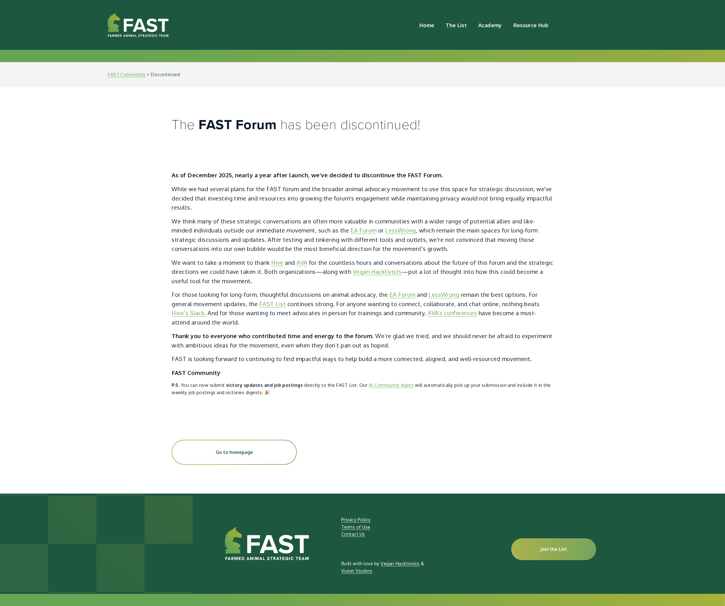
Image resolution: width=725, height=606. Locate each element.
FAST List (272, 304)
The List (456, 25)
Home (426, 25)
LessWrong (400, 230)
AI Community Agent (391, 385)
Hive (277, 262)
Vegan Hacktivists (377, 271)
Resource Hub (530, 25)
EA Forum (364, 230)
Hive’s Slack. (189, 313)
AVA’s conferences (452, 313)
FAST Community (127, 74)
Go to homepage (234, 452)
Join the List (553, 549)
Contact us (597, 25)
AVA (302, 262)
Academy (490, 25)
